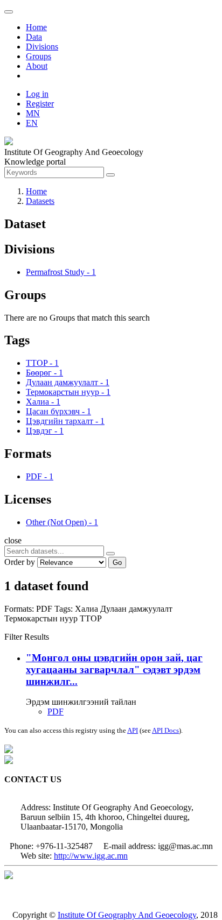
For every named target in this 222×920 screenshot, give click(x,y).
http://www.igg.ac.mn (91, 855)
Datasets (40, 201)
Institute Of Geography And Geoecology (127, 914)
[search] (110, 553)
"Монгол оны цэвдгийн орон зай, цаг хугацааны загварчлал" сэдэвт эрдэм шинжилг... (114, 669)
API (132, 730)
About (36, 65)
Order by (19, 562)
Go (117, 562)
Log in (37, 93)
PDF (55, 711)
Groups (38, 56)
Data (34, 36)
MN (33, 113)
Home (36, 27)
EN (32, 123)
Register (40, 103)
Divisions (42, 46)
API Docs (165, 730)
